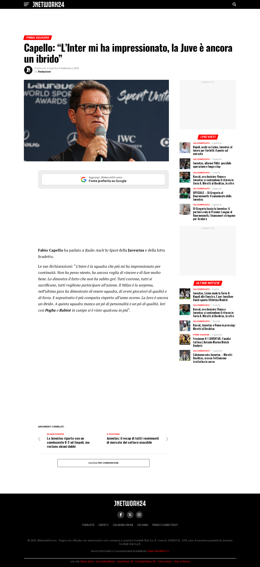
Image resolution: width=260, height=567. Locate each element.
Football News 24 (145, 561)
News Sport (87, 561)
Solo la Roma (182, 561)
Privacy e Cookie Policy (165, 525)
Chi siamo (142, 525)
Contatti (104, 525)
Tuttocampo (165, 561)
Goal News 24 (125, 561)
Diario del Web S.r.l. (158, 551)
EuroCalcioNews (105, 561)
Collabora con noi (123, 525)
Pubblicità (88, 525)
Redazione (44, 71)
